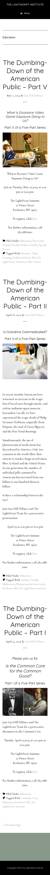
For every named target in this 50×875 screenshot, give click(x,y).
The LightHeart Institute (25, 4)
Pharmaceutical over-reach (30, 584)
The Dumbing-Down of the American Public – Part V (25, 74)
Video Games (33, 262)
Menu (27, 13)
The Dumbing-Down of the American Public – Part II (25, 294)
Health (15, 245)
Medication (8, 584)
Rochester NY (28, 257)
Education (25, 241)
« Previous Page (11, 825)
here (35, 219)
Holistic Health (28, 245)
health (15, 257)
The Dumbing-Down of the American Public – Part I (25, 620)
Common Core (29, 798)
